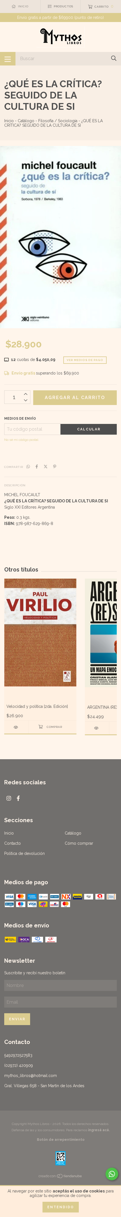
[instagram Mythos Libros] (8, 798)
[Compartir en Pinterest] (55, 466)
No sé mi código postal (21, 440)
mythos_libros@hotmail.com (30, 1075)
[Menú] (7, 58)
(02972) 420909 (18, 1065)
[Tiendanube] (60, 1177)
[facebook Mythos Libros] (18, 798)
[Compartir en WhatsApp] (28, 466)
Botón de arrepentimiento (60, 1140)
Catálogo (26, 121)
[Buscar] (114, 58)
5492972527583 (18, 1055)
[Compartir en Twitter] (45, 466)
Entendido (60, 1207)
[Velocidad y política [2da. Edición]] (16, 727)
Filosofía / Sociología (57, 121)
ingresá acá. (99, 1130)
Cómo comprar (79, 843)
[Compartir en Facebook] (36, 466)
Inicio (9, 121)
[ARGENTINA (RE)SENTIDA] (97, 728)
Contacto (12, 843)
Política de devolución (24, 853)
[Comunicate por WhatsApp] (112, 1174)
